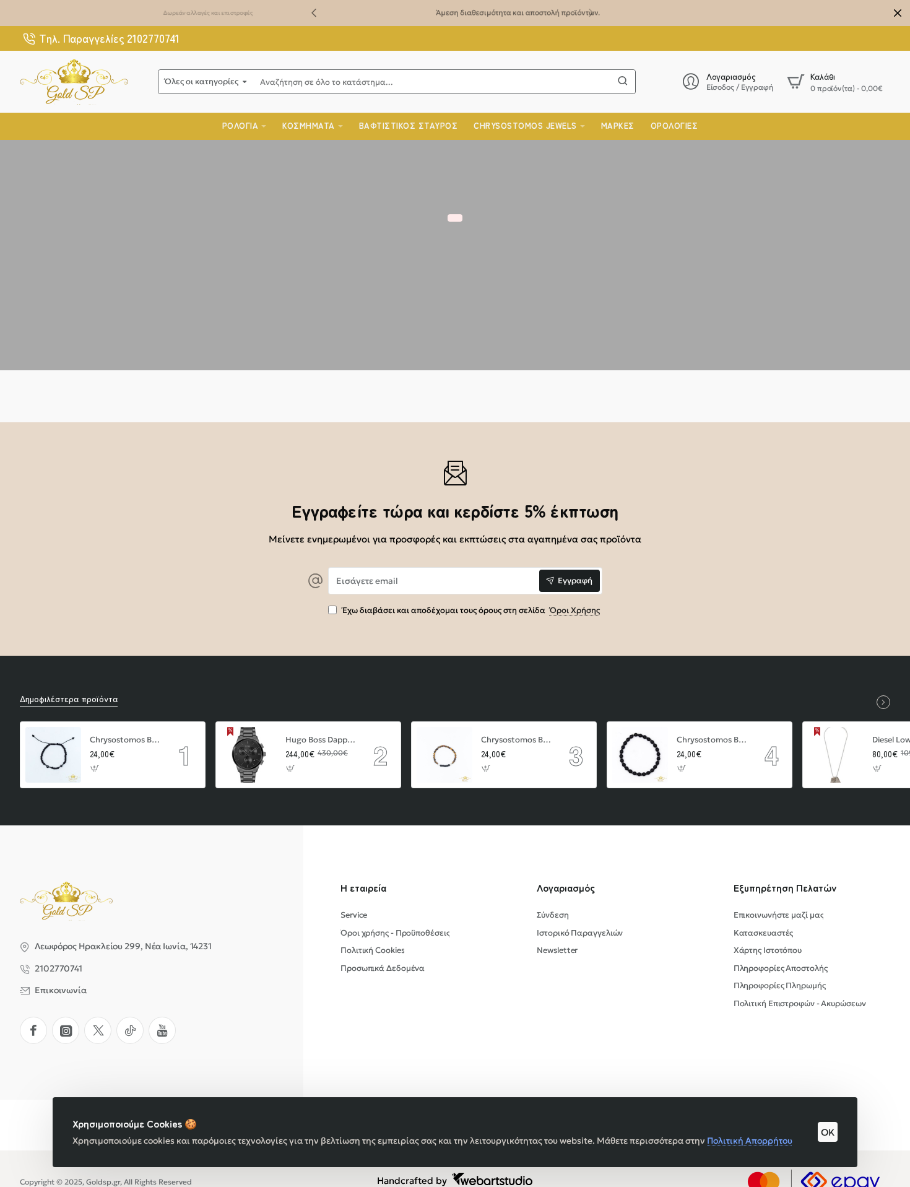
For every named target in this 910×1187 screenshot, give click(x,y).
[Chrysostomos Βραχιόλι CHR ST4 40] (53, 755)
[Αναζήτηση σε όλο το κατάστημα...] (622, 81)
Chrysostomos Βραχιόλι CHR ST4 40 (125, 740)
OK (827, 1132)
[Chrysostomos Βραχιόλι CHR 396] (640, 755)
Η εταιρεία (363, 887)
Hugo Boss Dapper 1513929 (320, 740)
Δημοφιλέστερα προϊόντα (69, 699)
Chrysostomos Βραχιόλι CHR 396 (712, 740)
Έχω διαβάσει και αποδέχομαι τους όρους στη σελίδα (470, 610)
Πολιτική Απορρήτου (749, 1140)
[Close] (897, 13)
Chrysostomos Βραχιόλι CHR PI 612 (516, 740)
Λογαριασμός (566, 887)
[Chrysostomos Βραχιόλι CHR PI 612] (444, 755)
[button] (314, 12)
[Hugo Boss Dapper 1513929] (249, 755)
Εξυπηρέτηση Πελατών (785, 887)
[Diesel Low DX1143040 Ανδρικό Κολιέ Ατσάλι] (836, 755)
